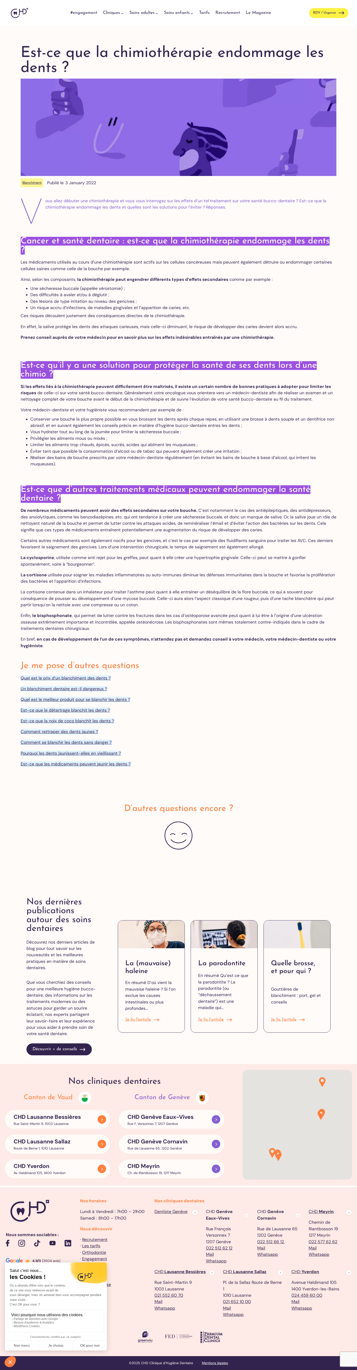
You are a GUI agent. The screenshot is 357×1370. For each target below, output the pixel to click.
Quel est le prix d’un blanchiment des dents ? (66, 678)
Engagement (94, 1258)
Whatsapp (216, 1261)
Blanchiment (32, 182)
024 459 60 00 (306, 1295)
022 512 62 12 (219, 1248)
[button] (278, 1156)
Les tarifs (91, 1246)
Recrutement (95, 1239)
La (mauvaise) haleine (148, 967)
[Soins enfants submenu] (192, 13)
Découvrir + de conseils (55, 1049)
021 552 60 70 (168, 1295)
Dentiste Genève (170, 1211)
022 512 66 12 (271, 1241)
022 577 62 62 (323, 1241)
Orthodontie (94, 1252)
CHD (321, 1211)
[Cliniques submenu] (122, 13)
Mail (210, 1254)
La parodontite (222, 963)
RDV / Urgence (324, 13)
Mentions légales (215, 1363)
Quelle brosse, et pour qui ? (293, 967)
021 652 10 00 (237, 1301)
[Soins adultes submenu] (156, 13)
